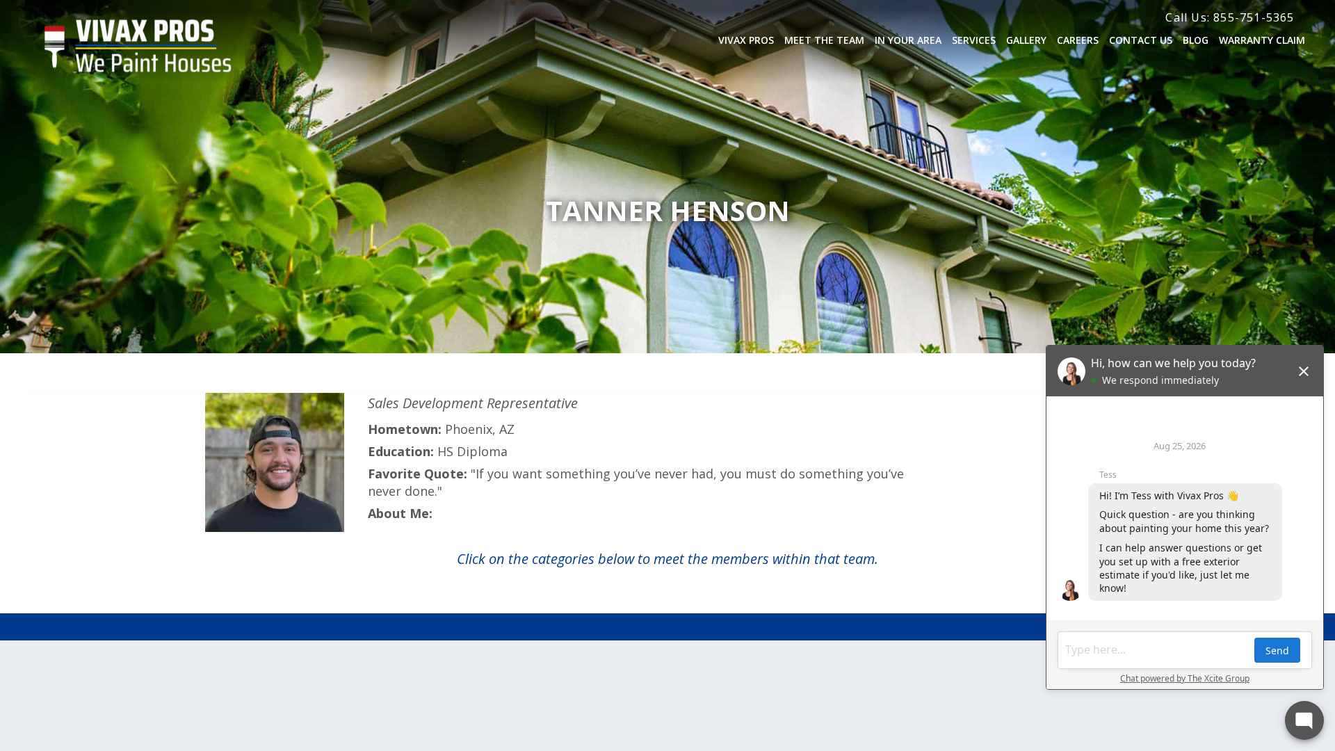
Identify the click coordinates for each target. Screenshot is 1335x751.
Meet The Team (824, 40)
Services (974, 40)
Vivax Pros (746, 40)
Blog (1195, 40)
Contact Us (1140, 40)
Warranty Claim (1262, 40)
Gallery (1026, 40)
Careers (1078, 40)
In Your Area (908, 40)
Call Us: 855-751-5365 (1229, 17)
